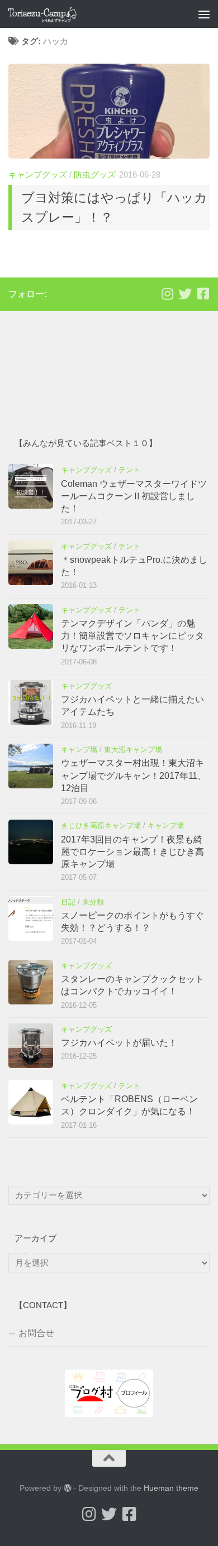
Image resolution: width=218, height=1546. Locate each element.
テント (129, 470)
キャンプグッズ (37, 174)
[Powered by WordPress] (68, 1488)
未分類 (93, 902)
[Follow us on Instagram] (167, 293)
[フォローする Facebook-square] (203, 293)
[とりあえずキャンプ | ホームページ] (53, 13)
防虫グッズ (95, 174)
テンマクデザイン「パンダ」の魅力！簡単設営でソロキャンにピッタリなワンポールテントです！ (132, 636)
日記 (68, 902)
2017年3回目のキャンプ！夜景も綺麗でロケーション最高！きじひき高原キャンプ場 (132, 852)
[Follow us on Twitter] (185, 293)
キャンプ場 (79, 749)
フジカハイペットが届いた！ (119, 1042)
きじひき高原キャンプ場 (101, 825)
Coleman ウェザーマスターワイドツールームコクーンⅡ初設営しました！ (134, 496)
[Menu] (204, 14)
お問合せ (36, 1333)
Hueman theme (171, 1487)
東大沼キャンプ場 (133, 749)
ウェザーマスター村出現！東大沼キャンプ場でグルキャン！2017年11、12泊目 (133, 775)
